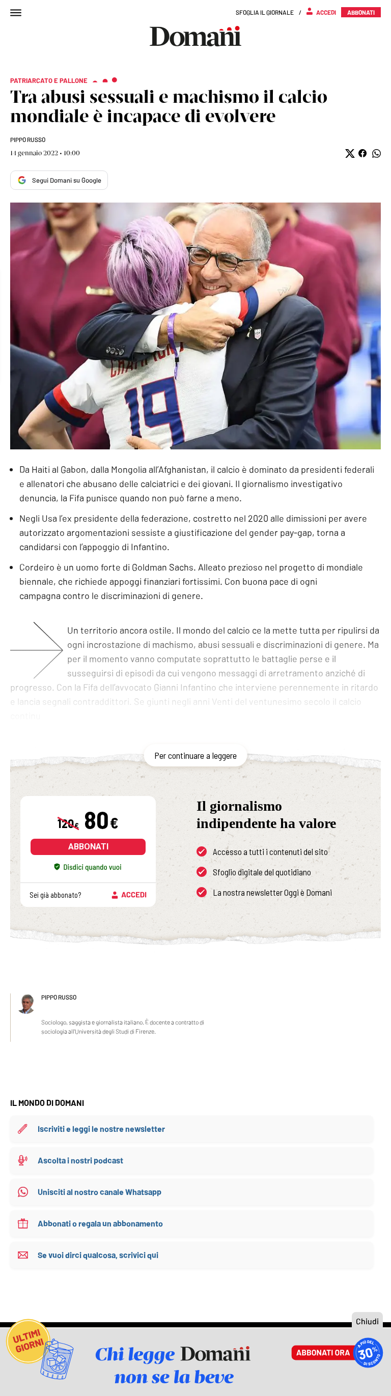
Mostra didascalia (195, 326)
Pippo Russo (27, 139)
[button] (349, 153)
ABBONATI (88, 846)
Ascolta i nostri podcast (80, 1160)
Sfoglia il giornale (265, 12)
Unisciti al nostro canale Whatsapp (99, 1191)
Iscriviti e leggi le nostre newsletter (101, 1128)
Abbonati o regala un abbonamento (100, 1223)
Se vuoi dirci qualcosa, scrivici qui (98, 1255)
